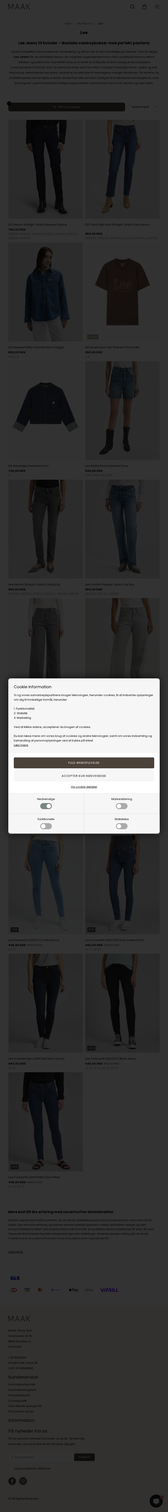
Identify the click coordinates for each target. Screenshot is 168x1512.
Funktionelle (46, 819)
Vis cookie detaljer (84, 787)
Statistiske (122, 819)
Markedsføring (121, 799)
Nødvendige (46, 799)
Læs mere (21, 745)
